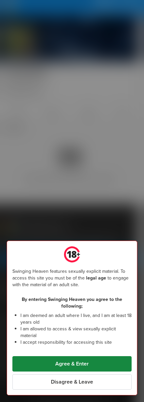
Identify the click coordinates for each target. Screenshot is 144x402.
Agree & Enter (72, 364)
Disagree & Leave (72, 382)
